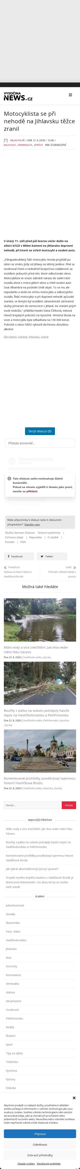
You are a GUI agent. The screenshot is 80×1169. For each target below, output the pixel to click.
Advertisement (15, 905)
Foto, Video (13, 931)
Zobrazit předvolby (40, 1155)
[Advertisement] (40, 40)
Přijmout (40, 1134)
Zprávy (38, 145)
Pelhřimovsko (50, 720)
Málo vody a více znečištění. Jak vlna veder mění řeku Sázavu (39, 831)
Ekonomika (13, 923)
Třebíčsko (12, 1062)
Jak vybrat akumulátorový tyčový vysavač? (32, 869)
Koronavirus (13, 975)
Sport (9, 1044)
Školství (10, 1036)
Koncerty (11, 966)
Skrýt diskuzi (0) (40, 431)
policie (45, 336)
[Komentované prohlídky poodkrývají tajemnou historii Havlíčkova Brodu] (40, 732)
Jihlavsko (10, 145)
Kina (8, 957)
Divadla (10, 914)
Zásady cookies (26, 1163)
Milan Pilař (17, 140)
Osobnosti (12, 1010)
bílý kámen (10, 336)
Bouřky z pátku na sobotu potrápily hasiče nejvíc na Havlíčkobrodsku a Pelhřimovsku (36, 712)
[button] (74, 1098)
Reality (10, 1027)
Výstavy (10, 1079)
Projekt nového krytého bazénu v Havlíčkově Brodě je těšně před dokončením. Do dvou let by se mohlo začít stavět (39, 882)
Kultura (10, 992)
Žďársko (11, 1088)
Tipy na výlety (14, 1053)
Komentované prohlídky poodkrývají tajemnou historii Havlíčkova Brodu (40, 780)
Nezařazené (13, 1001)
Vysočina (64, 720)
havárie (22, 336)
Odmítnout (40, 1144)
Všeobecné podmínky (49, 1163)
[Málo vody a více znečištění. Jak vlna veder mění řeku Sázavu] (40, 600)
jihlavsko (34, 336)
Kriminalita (25, 145)
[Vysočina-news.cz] (18, 95)
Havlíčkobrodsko (32, 657)
